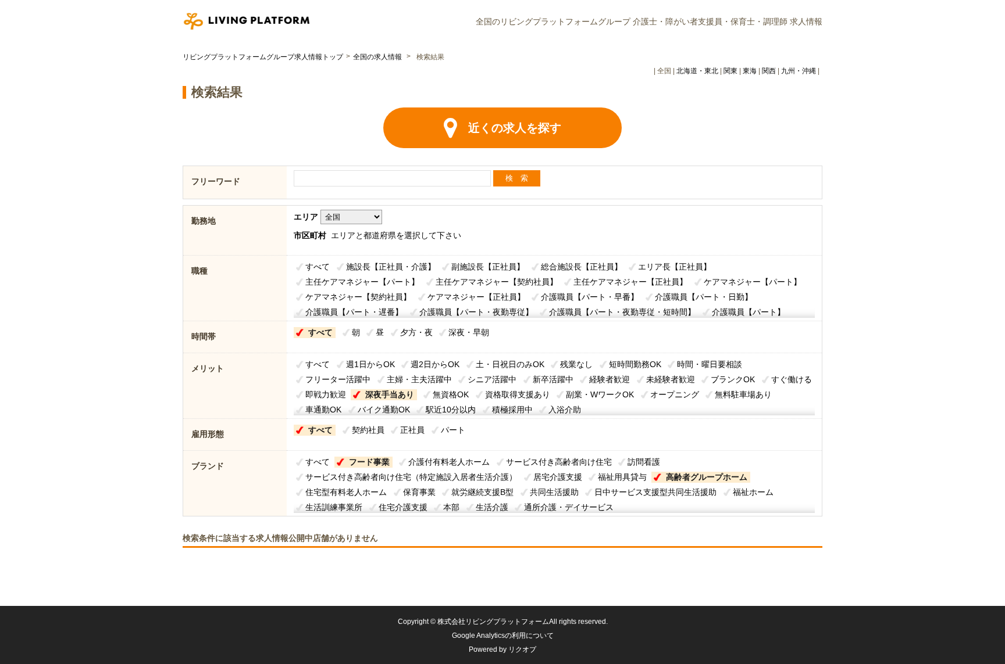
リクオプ (522, 649)
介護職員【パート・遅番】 (354, 312)
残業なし (576, 364)
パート (453, 430)
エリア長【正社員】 (674, 266)
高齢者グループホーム (706, 477)
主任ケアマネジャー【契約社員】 (497, 281)
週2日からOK (435, 364)
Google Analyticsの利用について (503, 635)
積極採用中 (512, 409)
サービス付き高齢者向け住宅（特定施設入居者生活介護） (411, 477)
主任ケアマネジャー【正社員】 (630, 281)
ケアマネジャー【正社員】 (476, 297)
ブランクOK (733, 379)
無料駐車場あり (743, 394)
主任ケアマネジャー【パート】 (362, 281)
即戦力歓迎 (325, 394)
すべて (317, 266)
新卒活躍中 (553, 379)
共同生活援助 (554, 492)
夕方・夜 (416, 332)
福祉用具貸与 (622, 477)
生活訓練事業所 (333, 507)
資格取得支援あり (517, 394)
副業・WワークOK (600, 394)
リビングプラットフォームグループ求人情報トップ (263, 57)
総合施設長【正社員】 (581, 266)
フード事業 (369, 461)
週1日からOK (370, 364)
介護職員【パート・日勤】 (704, 297)
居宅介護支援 (557, 477)
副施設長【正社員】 (488, 266)
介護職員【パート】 (748, 312)
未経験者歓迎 (670, 379)
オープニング (674, 394)
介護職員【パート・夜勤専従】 (476, 312)
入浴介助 (564, 409)
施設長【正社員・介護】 (391, 266)
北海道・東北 (697, 71)
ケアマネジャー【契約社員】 (358, 297)
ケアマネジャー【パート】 (752, 281)
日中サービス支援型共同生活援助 (655, 492)
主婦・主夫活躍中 (419, 379)
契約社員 (368, 430)
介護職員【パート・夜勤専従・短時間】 (622, 312)
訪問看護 (644, 461)
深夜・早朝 (468, 332)
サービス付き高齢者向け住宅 (559, 461)
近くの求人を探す (514, 127)
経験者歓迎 (609, 379)
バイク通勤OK (384, 409)
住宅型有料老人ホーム (346, 492)
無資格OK (451, 394)
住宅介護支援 (403, 507)
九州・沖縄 (798, 71)
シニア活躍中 (492, 379)
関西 (769, 71)
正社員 (412, 430)
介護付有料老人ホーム (449, 461)
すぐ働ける (791, 379)
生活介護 (492, 507)
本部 (451, 507)
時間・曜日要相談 (709, 364)
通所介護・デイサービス (569, 507)
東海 (750, 71)
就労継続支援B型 (482, 492)
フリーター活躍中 (337, 379)
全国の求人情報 (378, 57)
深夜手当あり (389, 394)
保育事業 (419, 492)
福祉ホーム (753, 492)
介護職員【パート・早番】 (590, 297)
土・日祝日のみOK (510, 364)
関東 (730, 71)
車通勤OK (323, 409)
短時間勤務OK (635, 364)
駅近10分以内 (451, 409)
